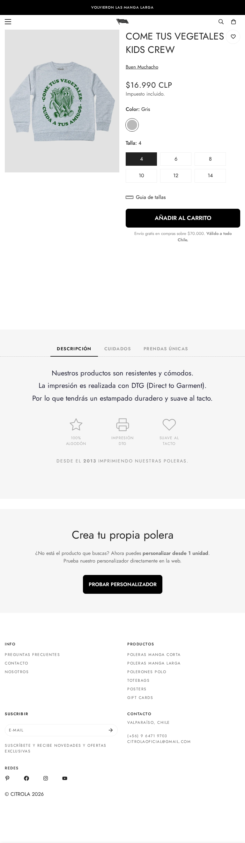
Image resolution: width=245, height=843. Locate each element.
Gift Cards (140, 698)
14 (217, 177)
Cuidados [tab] (117, 348)
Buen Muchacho (142, 66)
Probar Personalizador (123, 584)
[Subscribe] (111, 730)
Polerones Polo (146, 672)
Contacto (16, 663)
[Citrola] (122, 21)
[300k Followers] (26, 778)
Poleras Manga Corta (154, 655)
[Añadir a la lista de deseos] (233, 37)
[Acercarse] (109, 43)
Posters (137, 689)
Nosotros (17, 672)
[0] (233, 21)
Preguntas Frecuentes (32, 655)
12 (182, 177)
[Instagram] (45, 778)
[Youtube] (64, 778)
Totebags (138, 680)
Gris (132, 125)
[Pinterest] (7, 778)
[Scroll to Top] (232, 808)
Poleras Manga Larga (154, 663)
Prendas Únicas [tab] (166, 348)
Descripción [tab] (74, 348)
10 (148, 177)
